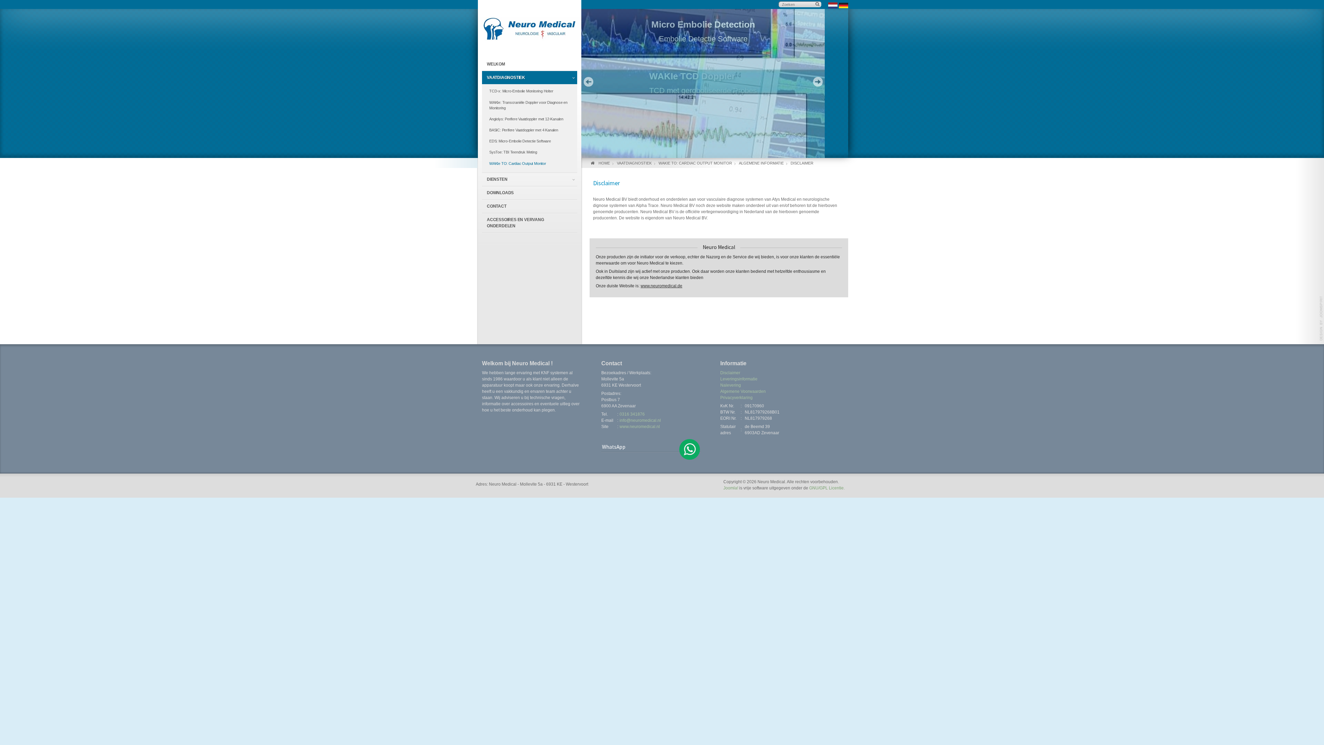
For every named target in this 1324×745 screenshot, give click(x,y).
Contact (496, 206)
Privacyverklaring (736, 397)
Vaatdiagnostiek (506, 77)
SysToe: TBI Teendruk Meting (513, 152)
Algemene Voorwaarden (743, 391)
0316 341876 (632, 414)
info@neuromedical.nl (640, 420)
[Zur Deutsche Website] (843, 5)
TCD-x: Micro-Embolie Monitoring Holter (521, 91)
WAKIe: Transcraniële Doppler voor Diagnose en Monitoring (528, 105)
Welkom (496, 64)
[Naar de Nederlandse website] (832, 5)
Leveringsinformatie (739, 379)
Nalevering (730, 385)
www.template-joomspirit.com (1321, 318)
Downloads (500, 192)
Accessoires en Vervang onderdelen (515, 222)
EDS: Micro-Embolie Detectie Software (520, 141)
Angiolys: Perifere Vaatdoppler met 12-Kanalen (526, 119)
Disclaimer (730, 372)
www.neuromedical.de (661, 286)
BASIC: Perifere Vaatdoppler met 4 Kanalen (523, 130)
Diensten (497, 179)
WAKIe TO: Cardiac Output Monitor (517, 163)
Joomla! (730, 488)
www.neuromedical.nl (640, 426)
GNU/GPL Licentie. (827, 488)
